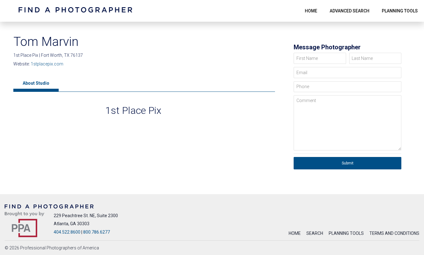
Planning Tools (346, 233)
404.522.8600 (67, 232)
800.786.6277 (96, 232)
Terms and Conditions (394, 233)
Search (314, 233)
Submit (348, 163)
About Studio (36, 83)
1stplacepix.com (47, 63)
